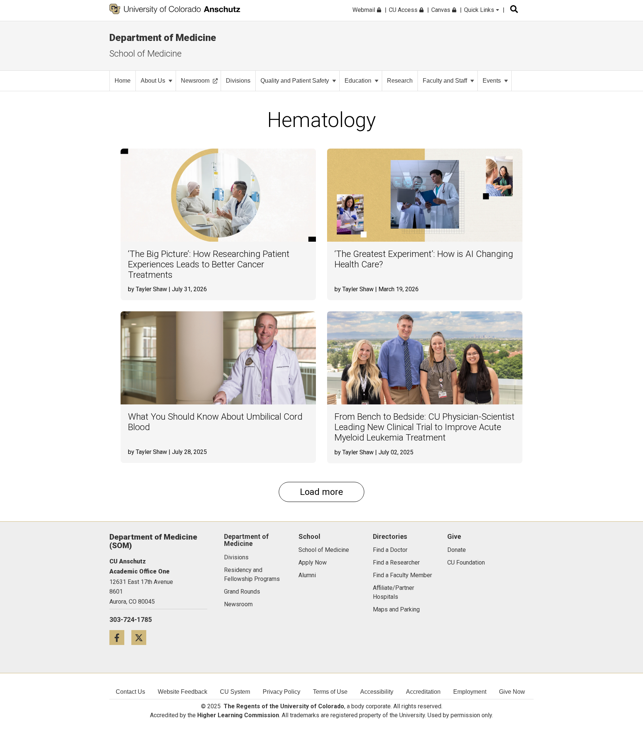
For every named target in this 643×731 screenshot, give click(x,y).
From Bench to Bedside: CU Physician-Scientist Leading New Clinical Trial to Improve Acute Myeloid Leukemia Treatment (425, 427)
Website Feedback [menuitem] (182, 692)
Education (358, 80)
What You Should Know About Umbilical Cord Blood (215, 422)
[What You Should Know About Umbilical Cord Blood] (218, 357)
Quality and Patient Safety (294, 80)
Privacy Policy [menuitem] (281, 692)
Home (123, 80)
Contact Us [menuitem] (130, 692)
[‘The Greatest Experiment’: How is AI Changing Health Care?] (424, 195)
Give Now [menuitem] (512, 692)
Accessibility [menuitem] (376, 692)
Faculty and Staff (445, 80)
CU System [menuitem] (235, 692)
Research (400, 80)
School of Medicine (145, 53)
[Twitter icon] (141, 637)
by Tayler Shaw (147, 289)
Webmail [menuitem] (364, 9)
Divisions (238, 80)
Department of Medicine (162, 37)
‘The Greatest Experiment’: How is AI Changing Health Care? (424, 259)
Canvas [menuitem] (441, 9)
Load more (321, 492)
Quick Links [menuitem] (480, 9)
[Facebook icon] (120, 637)
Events (492, 80)
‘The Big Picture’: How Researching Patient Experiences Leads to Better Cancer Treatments (208, 264)
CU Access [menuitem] (404, 9)
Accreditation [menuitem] (423, 692)
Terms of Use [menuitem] (330, 692)
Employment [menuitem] (469, 692)
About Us (153, 80)
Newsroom (195, 80)
